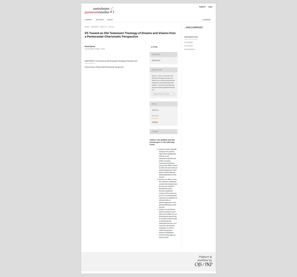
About (110, 20)
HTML (155, 47)
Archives (100, 20)
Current (88, 20)
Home (87, 27)
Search (207, 20)
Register (202, 7)
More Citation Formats (162, 94)
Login (210, 7)
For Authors (188, 46)
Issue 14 (103, 27)
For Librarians (189, 49)
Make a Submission (194, 27)
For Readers (188, 42)
